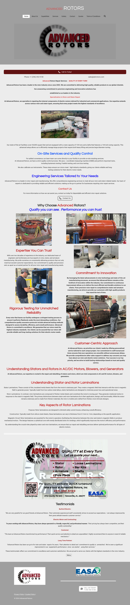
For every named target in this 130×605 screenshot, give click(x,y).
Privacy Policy (19, 594)
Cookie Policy (30, 594)
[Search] (104, 16)
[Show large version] (65, 124)
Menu (69, 555)
